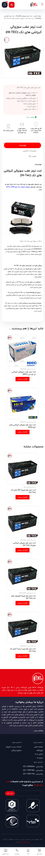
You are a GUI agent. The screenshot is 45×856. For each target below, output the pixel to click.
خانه (28, 854)
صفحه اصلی (37, 16)
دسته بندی (39, 854)
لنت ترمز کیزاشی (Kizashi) (28, 369)
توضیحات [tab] (22, 145)
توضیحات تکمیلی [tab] (29, 151)
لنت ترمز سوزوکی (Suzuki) (24, 16)
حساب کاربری (5, 854)
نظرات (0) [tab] (32, 156)
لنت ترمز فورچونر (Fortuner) (27, 593)
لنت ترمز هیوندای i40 (30, 487)
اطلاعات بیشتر (22, 379)
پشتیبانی (17, 854)
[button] (12, 5)
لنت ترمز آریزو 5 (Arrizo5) (28, 646)
